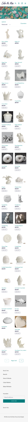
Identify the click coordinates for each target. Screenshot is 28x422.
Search (5, 374)
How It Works (7, 378)
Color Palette (7, 382)
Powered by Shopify (19, 416)
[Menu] (25, 3)
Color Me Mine (11, 416)
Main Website (7, 386)
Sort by (4, 22)
